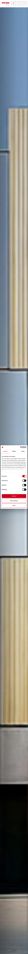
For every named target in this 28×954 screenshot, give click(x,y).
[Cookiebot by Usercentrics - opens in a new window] (20, 447)
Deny (14, 505)
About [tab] (23, 451)
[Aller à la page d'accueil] (5, 4)
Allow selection (14, 500)
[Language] (13, 3)
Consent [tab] (5, 451)
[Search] (17, 3)
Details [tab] (14, 451)
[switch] (24, 480)
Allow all (14, 496)
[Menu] (25, 3)
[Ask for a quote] (21, 3)
